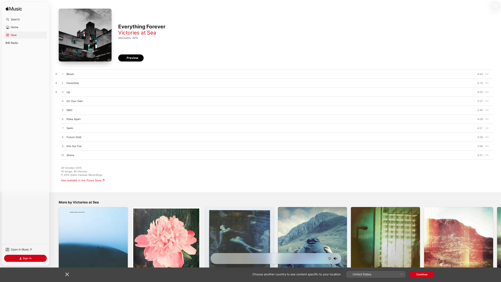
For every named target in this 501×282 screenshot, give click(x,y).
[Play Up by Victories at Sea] (63, 92)
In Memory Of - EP (216, 208)
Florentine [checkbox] (73, 83)
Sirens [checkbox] (70, 155)
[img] (14, 9)
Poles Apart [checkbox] (74, 119)
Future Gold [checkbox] (74, 137)
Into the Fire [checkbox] (74, 146)
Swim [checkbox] (70, 128)
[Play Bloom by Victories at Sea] (63, 74)
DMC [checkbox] (69, 110)
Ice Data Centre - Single (438, 208)
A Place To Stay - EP (144, 208)
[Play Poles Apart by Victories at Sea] (63, 119)
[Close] (67, 274)
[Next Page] (497, 242)
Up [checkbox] (68, 92)
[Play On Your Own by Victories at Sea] (63, 101)
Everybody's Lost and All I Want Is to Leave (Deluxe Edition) (90, 210)
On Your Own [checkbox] (75, 101)
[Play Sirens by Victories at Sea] (63, 155)
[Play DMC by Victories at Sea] (63, 110)
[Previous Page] (55, 242)
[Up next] (329, 258)
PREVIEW (478, 74)
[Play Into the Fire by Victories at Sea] (63, 146)
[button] (25, 19)
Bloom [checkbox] (70, 74)
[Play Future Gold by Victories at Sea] (63, 137)
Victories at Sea (137, 33)
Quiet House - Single (291, 208)
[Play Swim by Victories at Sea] (63, 128)
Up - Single (358, 208)
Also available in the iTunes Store (81, 180)
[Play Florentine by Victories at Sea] (63, 83)
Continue (422, 274)
